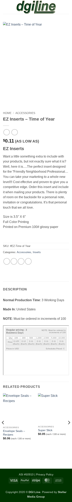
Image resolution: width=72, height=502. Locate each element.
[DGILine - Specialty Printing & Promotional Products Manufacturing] (36, 7)
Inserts (37, 252)
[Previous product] (14, 132)
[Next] (68, 430)
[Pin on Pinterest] (28, 261)
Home (7, 113)
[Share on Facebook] (6, 261)
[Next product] (6, 132)
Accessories (25, 113)
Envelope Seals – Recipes (14, 433)
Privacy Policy (44, 474)
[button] (5, 7)
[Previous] (3, 430)
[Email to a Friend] (21, 261)
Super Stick (45, 430)
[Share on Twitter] (14, 261)
